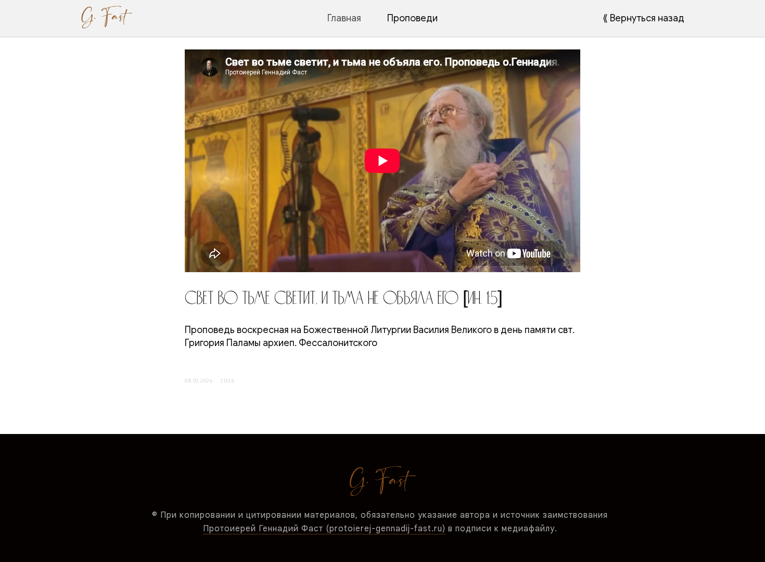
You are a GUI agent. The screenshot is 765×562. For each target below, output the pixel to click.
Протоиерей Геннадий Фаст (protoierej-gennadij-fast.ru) (324, 528)
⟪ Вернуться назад (643, 18)
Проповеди (412, 18)
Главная (344, 18)
